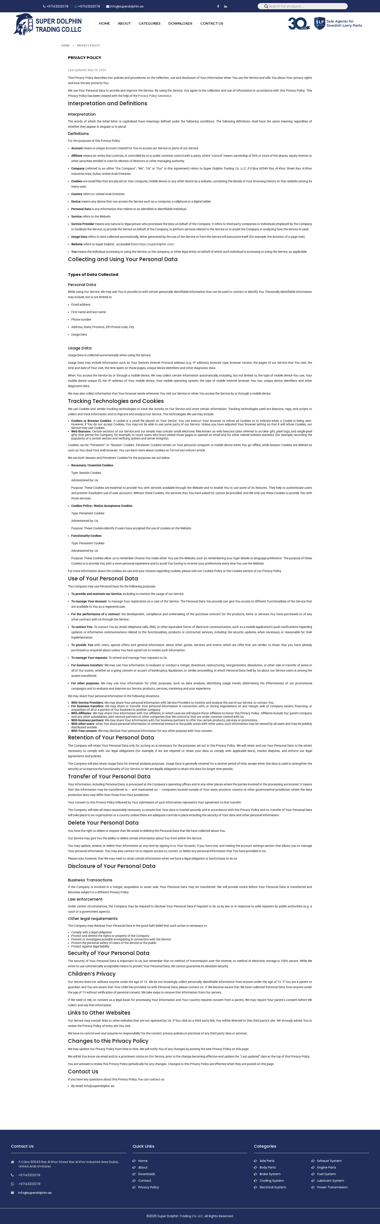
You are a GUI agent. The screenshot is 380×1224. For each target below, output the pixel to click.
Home (65, 45)
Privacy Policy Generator (154, 96)
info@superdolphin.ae (126, 6)
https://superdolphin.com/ (156, 244)
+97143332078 (57, 6)
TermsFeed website (183, 450)
